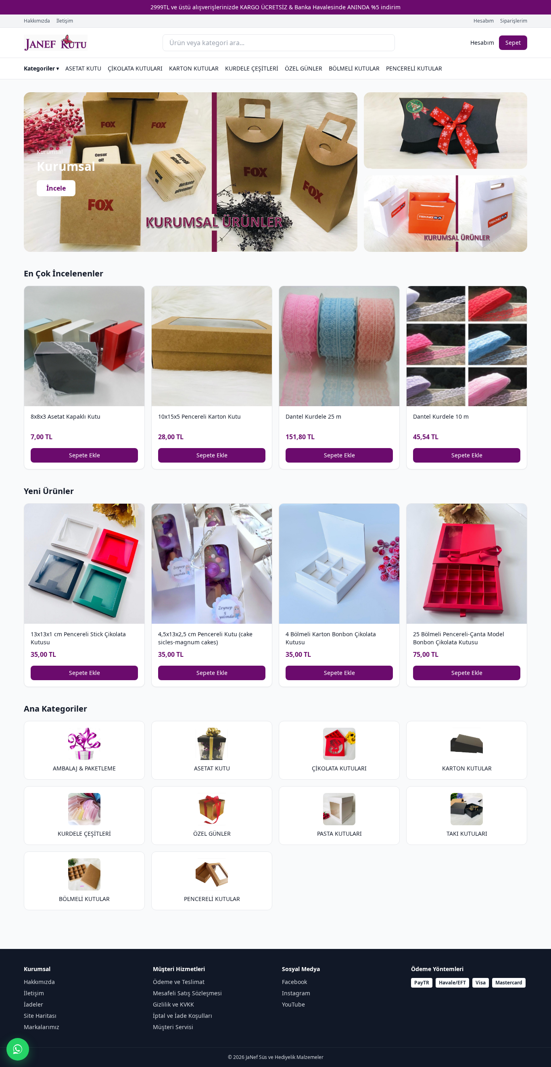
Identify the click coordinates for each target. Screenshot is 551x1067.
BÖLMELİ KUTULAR (354, 68)
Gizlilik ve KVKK (173, 1004)
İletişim (64, 21)
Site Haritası (40, 1015)
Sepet (513, 42)
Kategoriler (41, 68)
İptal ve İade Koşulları (182, 1015)
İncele (56, 188)
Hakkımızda (37, 21)
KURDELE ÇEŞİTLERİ (251, 68)
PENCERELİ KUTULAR (414, 68)
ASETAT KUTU (83, 68)
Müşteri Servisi (173, 1027)
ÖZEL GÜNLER (303, 68)
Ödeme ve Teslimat (179, 982)
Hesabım (484, 21)
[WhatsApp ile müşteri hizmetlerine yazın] (17, 1049)
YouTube (293, 1004)
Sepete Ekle (84, 455)
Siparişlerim (513, 21)
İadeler (33, 1004)
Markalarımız (41, 1027)
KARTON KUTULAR (194, 68)
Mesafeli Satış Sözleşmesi (187, 993)
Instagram (296, 993)
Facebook (294, 982)
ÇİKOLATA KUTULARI (135, 68)
